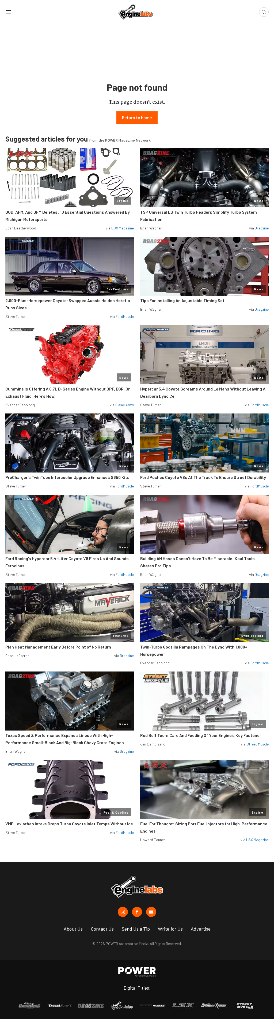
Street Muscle (257, 744)
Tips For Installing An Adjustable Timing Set (182, 300)
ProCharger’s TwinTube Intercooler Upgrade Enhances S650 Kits (67, 477)
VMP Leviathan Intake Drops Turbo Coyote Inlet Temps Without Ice (69, 823)
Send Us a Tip (136, 929)
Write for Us (170, 929)
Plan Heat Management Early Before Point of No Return (58, 646)
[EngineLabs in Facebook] (137, 912)
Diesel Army (124, 405)
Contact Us (102, 929)
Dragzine (262, 228)
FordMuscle (125, 316)
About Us (73, 929)
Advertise (201, 929)
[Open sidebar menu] (8, 12)
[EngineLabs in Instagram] (123, 912)
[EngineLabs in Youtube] (151, 912)
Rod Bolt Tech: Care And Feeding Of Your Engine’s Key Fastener (200, 735)
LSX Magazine (122, 228)
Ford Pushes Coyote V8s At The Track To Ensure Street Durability (203, 477)
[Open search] (264, 12)
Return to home (137, 117)
